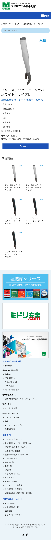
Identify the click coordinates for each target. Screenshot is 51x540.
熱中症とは (9, 374)
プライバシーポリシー (13, 515)
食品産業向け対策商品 (13, 489)
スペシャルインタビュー (14, 425)
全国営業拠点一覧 (29, 24)
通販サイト (18, 24)
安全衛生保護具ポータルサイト (17, 447)
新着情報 (8, 366)
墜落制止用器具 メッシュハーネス (18, 455)
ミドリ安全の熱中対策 (23, 6)
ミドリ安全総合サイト (13, 439)
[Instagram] (42, 24)
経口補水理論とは (12, 390)
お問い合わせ (10, 503)
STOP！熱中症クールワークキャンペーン (21, 399)
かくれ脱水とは (11, 382)
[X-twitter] (39, 24)
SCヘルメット (10, 478)
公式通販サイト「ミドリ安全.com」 (19, 443)
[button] (25, 15)
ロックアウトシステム (13, 474)
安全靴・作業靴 (11, 481)
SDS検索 (8, 511)
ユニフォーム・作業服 (13, 485)
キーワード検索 (11, 408)
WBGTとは (9, 386)
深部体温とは (10, 378)
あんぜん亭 (9, 462)
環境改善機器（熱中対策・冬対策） (19, 493)
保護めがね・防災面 (13, 451)
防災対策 (8, 466)
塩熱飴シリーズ (11, 458)
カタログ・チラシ (7, 24)
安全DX (8, 470)
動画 (6, 421)
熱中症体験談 (10, 429)
